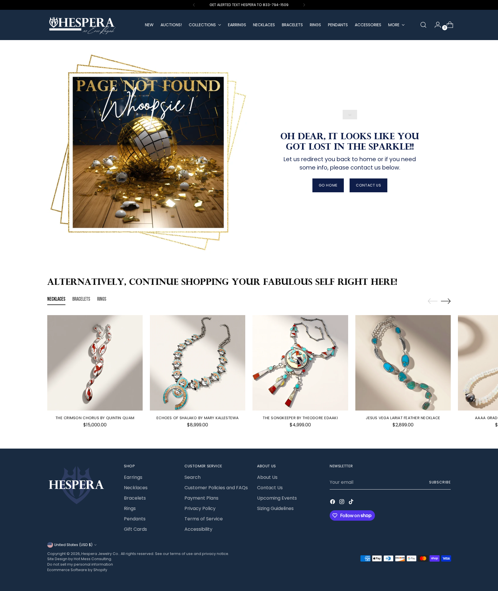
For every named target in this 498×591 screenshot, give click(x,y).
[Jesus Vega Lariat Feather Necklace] (403, 363)
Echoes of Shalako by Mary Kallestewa (197, 418)
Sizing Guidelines (275, 508)
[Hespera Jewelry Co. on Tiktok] (351, 503)
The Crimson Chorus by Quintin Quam (95, 418)
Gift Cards (135, 529)
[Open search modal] (423, 25)
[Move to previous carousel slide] (432, 301)
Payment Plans (201, 498)
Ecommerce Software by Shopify (77, 569)
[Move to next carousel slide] (446, 301)
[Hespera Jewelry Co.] (92, 25)
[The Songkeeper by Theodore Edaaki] (300, 363)
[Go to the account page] (435, 25)
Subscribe (440, 482)
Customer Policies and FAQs (216, 487)
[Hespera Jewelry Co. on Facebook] (333, 503)
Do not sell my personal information (80, 564)
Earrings (133, 477)
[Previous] (194, 5)
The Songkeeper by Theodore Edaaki (300, 418)
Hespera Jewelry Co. (100, 553)
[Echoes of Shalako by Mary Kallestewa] (197, 363)
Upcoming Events (277, 498)
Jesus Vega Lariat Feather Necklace (403, 418)
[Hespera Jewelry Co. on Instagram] (342, 503)
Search (192, 477)
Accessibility (198, 529)
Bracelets (135, 498)
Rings (130, 508)
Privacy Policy (200, 508)
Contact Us (270, 487)
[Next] (304, 5)
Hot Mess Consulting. (93, 558)
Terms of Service (203, 518)
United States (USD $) (73, 544)
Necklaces (136, 487)
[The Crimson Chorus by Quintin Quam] (95, 363)
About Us (267, 477)
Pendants (135, 518)
